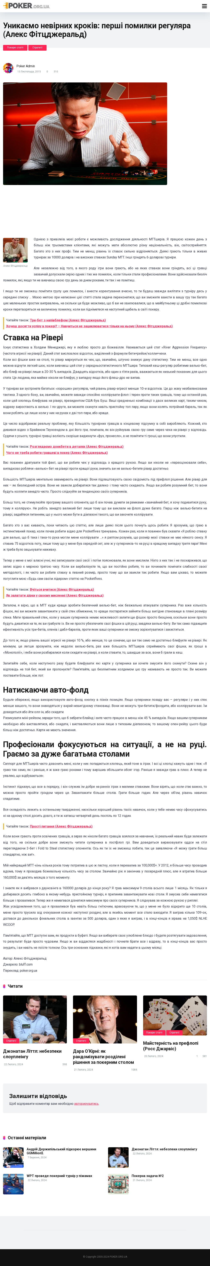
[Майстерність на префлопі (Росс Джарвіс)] (175, 1015)
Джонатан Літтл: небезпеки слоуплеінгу (164, 1149)
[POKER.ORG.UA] (26, 5)
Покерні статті (15, 47)
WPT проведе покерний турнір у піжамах (59, 1176)
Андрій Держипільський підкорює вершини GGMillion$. (61, 1151)
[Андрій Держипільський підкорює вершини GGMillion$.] (13, 1167)
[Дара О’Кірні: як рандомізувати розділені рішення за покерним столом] (105, 1019)
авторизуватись (86, 1104)
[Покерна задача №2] (118, 1193)
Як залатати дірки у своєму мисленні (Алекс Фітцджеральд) (55, 595)
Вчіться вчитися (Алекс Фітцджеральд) (62, 589)
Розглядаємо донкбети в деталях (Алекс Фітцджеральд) (76, 447)
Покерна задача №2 (148, 1176)
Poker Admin (25, 66)
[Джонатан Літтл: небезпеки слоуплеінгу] (35, 1019)
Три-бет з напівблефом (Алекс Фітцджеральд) (68, 320)
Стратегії (37, 47)
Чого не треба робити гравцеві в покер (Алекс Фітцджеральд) (57, 453)
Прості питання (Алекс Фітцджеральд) (61, 826)
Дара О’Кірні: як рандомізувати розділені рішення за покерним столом (103, 1057)
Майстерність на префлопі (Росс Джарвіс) (170, 1046)
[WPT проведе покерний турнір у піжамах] (13, 1193)
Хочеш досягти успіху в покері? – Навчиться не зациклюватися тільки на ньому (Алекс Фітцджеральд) (89, 326)
